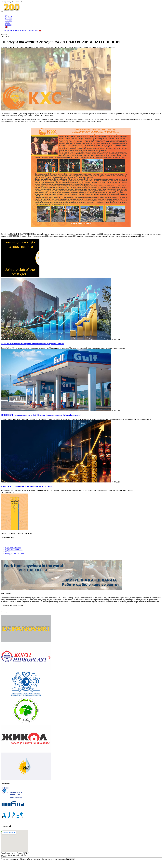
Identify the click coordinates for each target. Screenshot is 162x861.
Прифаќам (70, 859)
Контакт (8, 25)
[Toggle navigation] (2, 11)
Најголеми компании (13, 548)
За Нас (7, 23)
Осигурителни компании (14, 554)
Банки (7, 552)
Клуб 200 (8, 17)
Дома (7, 15)
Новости (8, 19)
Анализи (8, 21)
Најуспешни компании (13, 550)
